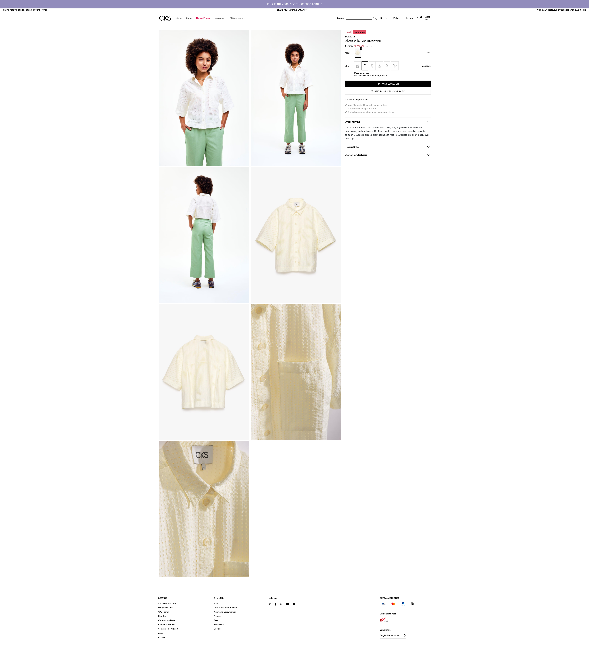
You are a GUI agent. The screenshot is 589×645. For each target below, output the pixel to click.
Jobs (160, 633)
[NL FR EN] (384, 18)
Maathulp (162, 616)
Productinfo (352, 147)
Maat (347, 66)
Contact (162, 637)
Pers (216, 620)
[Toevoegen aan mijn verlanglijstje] (426, 32)
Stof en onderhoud (356, 155)
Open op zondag (166, 624)
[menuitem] (178, 18)
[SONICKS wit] (358, 53)
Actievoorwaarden (167, 603)
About (216, 603)
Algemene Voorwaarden (225, 611)
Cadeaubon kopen (167, 620)
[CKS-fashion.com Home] (165, 18)
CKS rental (163, 611)
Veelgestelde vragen (168, 628)
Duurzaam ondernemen (225, 607)
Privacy (217, 616)
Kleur (348, 52)
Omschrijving (352, 121)
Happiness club (165, 607)
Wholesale (219, 624)
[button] (178, 18)
